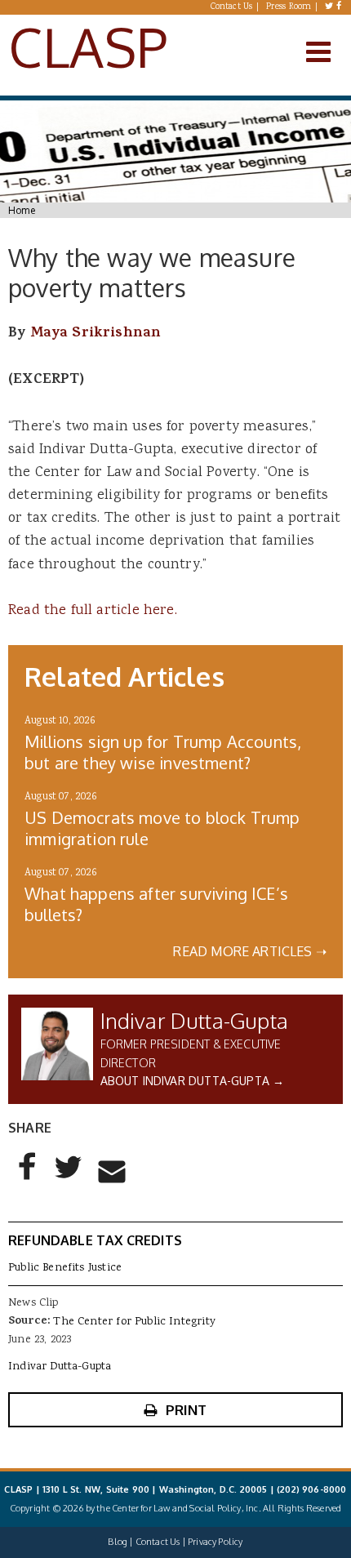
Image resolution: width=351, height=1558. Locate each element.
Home (21, 210)
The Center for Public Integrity (134, 1322)
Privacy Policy (215, 1541)
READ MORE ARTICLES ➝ (250, 951)
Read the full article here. (92, 610)
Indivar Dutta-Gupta (194, 1020)
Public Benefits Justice (65, 1268)
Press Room (289, 7)
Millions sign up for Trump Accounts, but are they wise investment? (162, 752)
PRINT (186, 1409)
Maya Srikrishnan (96, 334)
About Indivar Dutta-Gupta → (192, 1081)
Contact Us (232, 7)
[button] (27, 1179)
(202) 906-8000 (311, 1489)
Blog (117, 1541)
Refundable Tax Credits (95, 1240)
